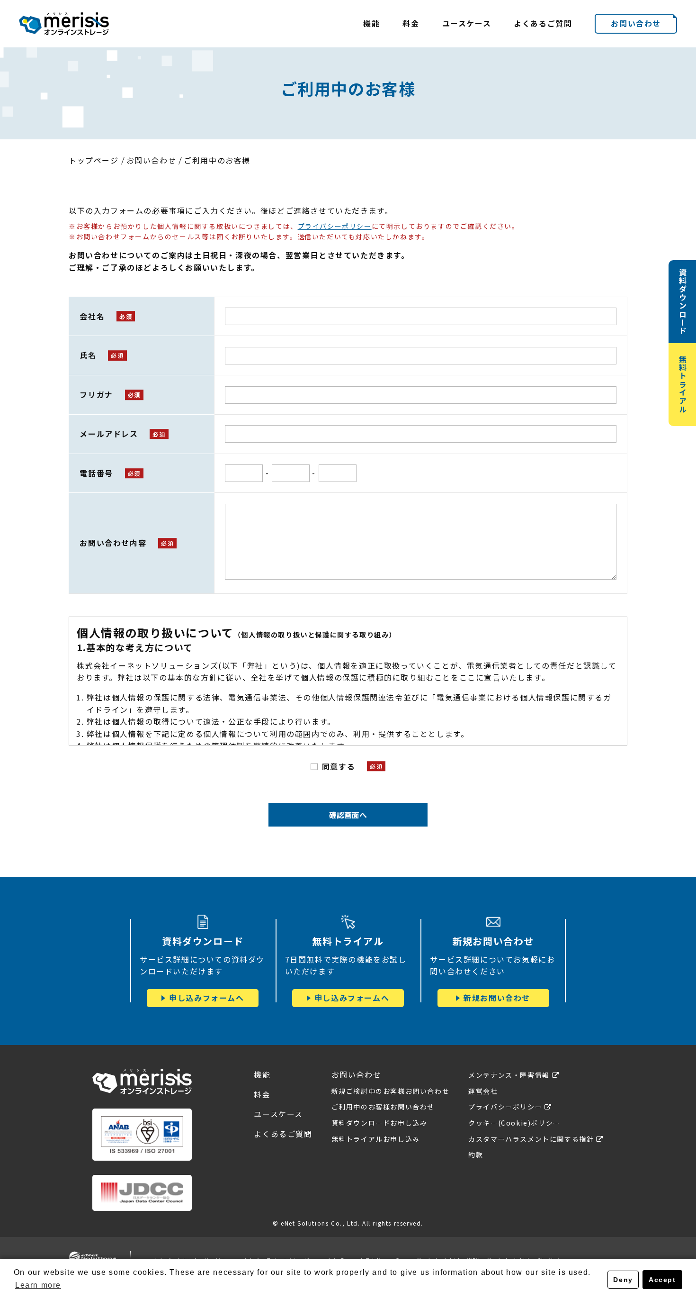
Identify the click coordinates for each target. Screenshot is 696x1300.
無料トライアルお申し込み (375, 1139)
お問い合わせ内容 (113, 542)
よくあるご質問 (543, 23)
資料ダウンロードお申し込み (379, 1122)
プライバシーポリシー (335, 226)
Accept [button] (662, 1279)
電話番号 (96, 473)
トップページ (94, 160)
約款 (475, 1154)
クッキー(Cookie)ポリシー (514, 1122)
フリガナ (96, 394)
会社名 (92, 316)
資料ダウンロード (682, 301)
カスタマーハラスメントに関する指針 (531, 1139)
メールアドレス (109, 433)
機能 (371, 23)
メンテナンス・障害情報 (509, 1075)
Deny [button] (623, 1279)
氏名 (88, 355)
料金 (410, 23)
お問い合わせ (636, 23)
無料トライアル (682, 384)
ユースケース (466, 23)
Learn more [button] (38, 1285)
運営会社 (483, 1091)
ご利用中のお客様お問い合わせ (383, 1106)
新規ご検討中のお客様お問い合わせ (390, 1091)
